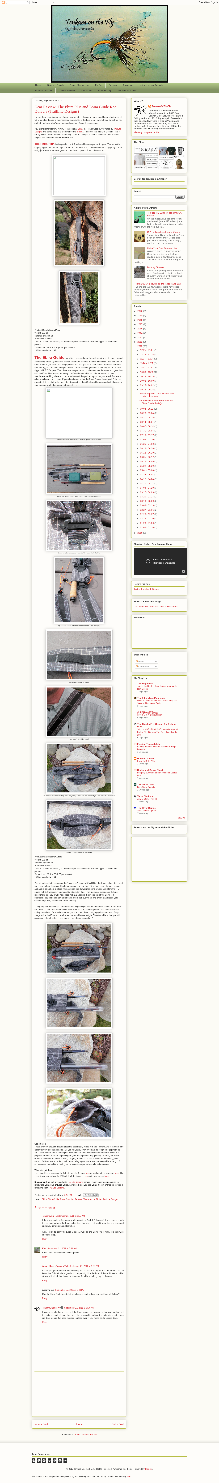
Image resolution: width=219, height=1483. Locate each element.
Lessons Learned (67, 90)
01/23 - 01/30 (147, 523)
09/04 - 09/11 (147, 408)
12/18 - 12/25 (147, 354)
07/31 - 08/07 (147, 430)
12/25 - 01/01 (147, 350)
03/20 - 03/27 (147, 496)
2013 (140, 337)
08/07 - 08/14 (147, 426)
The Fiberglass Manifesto (151, 698)
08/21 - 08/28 (147, 417)
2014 (140, 333)
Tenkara (78, 1199)
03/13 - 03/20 (147, 501)
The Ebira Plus (44, 144)
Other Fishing (104, 90)
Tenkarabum (89, 1199)
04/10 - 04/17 (147, 483)
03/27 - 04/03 (147, 492)
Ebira (80, 129)
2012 (140, 342)
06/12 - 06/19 (147, 452)
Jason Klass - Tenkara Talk (55, 1266)
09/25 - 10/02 (147, 385)
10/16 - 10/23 (147, 376)
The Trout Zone (145, 784)
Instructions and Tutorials (151, 85)
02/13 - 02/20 (147, 518)
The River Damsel (146, 808)
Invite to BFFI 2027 (146, 761)
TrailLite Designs (75, 1182)
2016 (140, 328)
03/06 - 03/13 (147, 505)
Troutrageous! (145, 683)
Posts (141, 661)
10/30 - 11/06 (147, 372)
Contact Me (86, 90)
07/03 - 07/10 (147, 439)
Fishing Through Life (148, 744)
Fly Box (98, 85)
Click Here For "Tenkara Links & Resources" (156, 606)
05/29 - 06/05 (147, 461)
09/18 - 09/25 (147, 389)
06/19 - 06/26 (147, 448)
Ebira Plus (65, 1199)
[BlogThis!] (87, 1195)
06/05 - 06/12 (147, 457)
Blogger (148, 1469)
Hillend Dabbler (145, 758)
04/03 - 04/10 (147, 488)
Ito (72, 1199)
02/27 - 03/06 (147, 510)
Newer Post (41, 1424)
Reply (44, 1239)
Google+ (156, 589)
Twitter (137, 589)
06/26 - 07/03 (147, 444)
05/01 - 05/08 (147, 470)
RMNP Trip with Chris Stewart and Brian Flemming (156, 395)
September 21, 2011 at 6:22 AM (70, 1216)
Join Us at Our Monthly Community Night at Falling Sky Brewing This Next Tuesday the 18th (157, 732)
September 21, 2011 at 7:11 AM (62, 1248)
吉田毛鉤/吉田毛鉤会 (147, 712)
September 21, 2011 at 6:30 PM (84, 1266)
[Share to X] (91, 1195)
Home (38, 85)
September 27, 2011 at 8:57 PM (79, 1308)
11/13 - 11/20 (147, 367)
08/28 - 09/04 (147, 413)
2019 (140, 315)
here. (129, 1476)
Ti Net (79, 132)
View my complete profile (146, 132)
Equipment (128, 85)
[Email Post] (79, 1195)
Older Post (118, 1424)
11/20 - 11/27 (147, 363)
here (88, 1173)
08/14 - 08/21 (147, 422)
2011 (140, 346)
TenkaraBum (48, 1216)
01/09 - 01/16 (147, 527)
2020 (140, 311)
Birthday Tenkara (155, 267)
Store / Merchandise (79, 85)
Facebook (146, 589)
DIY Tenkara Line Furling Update (163, 232)
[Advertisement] (79, 1394)
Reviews (113, 85)
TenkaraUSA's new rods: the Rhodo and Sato (158, 283)
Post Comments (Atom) (86, 1434)
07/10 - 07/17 (147, 435)
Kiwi (44, 1248)
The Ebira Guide (49, 357)
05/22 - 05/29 (147, 466)
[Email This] (84, 1195)
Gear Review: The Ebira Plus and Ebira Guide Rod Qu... (156, 402)
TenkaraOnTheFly (50, 1308)
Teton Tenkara (145, 796)
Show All (181, 818)
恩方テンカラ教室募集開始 (149, 715)
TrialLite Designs (110, 1199)
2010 (140, 533)
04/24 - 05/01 (147, 474)
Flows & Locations (43, 90)
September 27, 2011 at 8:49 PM (69, 1290)
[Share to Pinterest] (97, 1195)
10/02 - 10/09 (147, 380)
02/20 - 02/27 (147, 514)
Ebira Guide (53, 1199)
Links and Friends (55, 85)
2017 (140, 324)
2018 (140, 320)
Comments (143, 666)
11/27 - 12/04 (147, 359)
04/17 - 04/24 (147, 479)
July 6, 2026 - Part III (147, 799)
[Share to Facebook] (94, 1195)
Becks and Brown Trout (150, 770)
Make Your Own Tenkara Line (162, 248)
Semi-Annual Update (146, 810)
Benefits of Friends (146, 787)
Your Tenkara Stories (127, 90)
